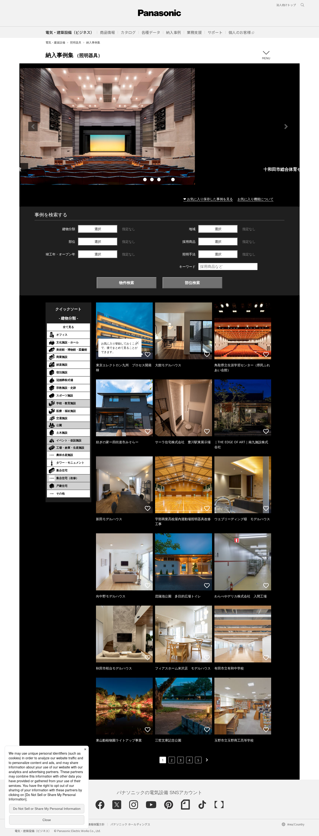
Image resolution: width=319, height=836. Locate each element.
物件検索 (126, 282)
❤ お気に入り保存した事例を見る (208, 199)
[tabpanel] (159, 126)
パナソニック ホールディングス (130, 824)
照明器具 (75, 42)
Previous (33, 126)
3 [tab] (159, 180)
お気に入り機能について (255, 199)
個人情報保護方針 (93, 824)
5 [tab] (173, 180)
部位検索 (192, 282)
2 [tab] (152, 180)
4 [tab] (166, 180)
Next (286, 126)
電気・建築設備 (55, 42)
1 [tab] (145, 180)
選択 (98, 229)
